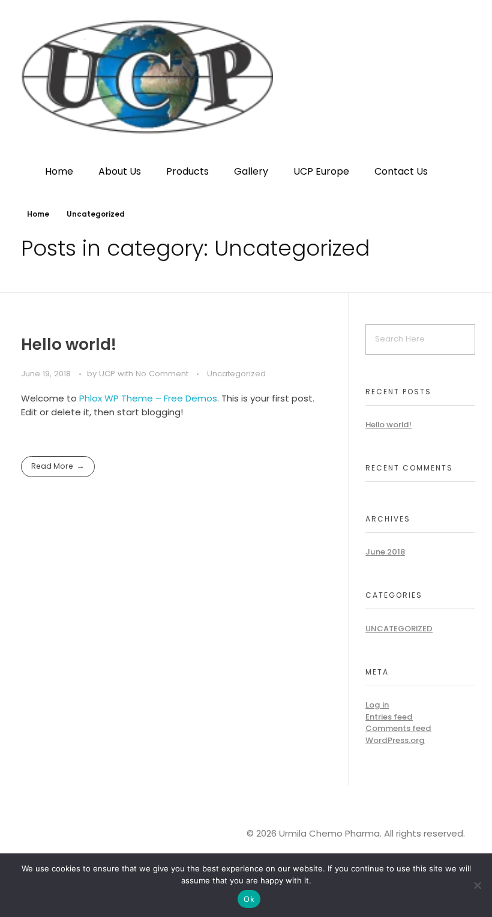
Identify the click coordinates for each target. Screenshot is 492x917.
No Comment (162, 373)
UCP (108, 373)
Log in (377, 705)
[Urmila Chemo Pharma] (246, 77)
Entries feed (389, 717)
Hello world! (68, 344)
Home (38, 214)
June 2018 (385, 552)
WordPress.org (395, 740)
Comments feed (398, 728)
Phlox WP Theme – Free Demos (148, 398)
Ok (249, 899)
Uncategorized (236, 373)
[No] (477, 885)
